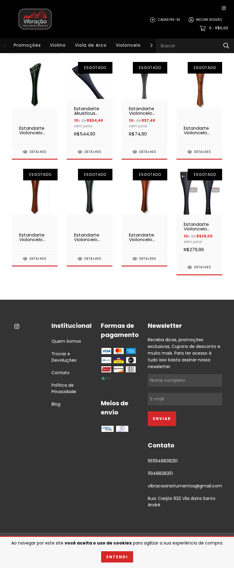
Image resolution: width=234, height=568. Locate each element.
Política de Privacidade (63, 388)
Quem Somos (66, 341)
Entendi (117, 556)
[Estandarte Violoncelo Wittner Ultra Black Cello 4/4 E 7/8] (199, 214)
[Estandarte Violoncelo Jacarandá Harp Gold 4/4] (199, 103)
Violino (58, 45)
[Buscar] (226, 45)
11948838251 (160, 473)
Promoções (27, 45)
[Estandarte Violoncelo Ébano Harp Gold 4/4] (35, 103)
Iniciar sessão (209, 19)
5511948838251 (163, 461)
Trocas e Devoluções (63, 357)
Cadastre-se (169, 19)
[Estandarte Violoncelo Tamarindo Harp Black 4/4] (144, 210)
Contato (60, 373)
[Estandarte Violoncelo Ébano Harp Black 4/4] (89, 210)
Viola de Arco (91, 45)
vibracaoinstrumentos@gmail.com (185, 486)
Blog (55, 404)
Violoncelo (128, 45)
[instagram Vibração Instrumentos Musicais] (223, 8)
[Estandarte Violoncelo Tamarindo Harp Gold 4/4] (35, 210)
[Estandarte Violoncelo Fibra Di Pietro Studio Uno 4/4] (144, 103)
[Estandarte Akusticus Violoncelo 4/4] (89, 103)
